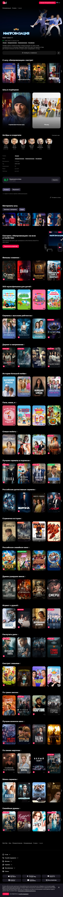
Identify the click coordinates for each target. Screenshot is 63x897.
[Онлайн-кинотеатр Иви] (5, 3)
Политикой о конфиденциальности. (27, 890)
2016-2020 (8, 40)
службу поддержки (23, 893)
